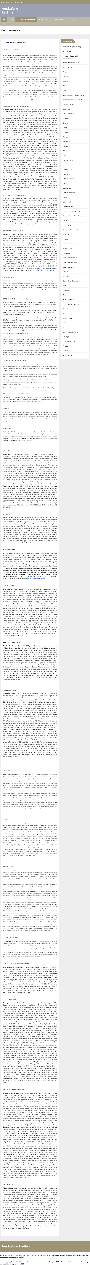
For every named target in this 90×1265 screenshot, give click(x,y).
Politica (65, 239)
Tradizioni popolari (69, 341)
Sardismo (66, 290)
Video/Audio (72, 19)
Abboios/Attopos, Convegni (72, 47)
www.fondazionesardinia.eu (44, 270)
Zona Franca (67, 355)
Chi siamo (66, 76)
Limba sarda (67, 202)
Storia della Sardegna (70, 332)
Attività (42, 19)
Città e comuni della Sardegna (73, 95)
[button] (87, 22)
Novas (65, 220)
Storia (65, 327)
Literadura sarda (68, 207)
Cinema (65, 90)
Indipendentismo (68, 160)
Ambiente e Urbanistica (71, 62)
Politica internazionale (70, 244)
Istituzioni (66, 174)
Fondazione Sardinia (25, 19)
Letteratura (67, 188)
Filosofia (66, 146)
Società (65, 313)
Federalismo (67, 141)
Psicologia (66, 253)
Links (5, 24)
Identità (65, 155)
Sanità (65, 285)
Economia (66, 109)
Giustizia (66, 151)
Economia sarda (68, 114)
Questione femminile (70, 258)
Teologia (66, 337)
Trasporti (66, 346)
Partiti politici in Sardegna (72, 230)
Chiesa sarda (67, 86)
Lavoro (65, 183)
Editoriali (66, 118)
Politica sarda (68, 248)
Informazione (67, 169)
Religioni (66, 272)
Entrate (65, 132)
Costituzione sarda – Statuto (73, 100)
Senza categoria (68, 299)
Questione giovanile (70, 262)
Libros (65, 197)
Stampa (65, 323)
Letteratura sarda (69, 193)
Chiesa (65, 81)
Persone (66, 234)
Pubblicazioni (56, 19)
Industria (66, 165)
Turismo (66, 351)
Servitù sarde (67, 309)
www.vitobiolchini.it (31, 600)
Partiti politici (67, 225)
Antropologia (67, 67)
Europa (65, 137)
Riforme (65, 276)
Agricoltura (67, 51)
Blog (64, 72)
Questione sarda (68, 267)
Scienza (65, 295)
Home (11, 19)
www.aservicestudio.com (36, 578)
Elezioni (66, 123)
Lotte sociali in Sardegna (71, 211)
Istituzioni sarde (68, 179)
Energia (65, 128)
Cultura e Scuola (68, 104)
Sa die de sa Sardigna (70, 281)
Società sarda (68, 318)
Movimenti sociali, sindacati (72, 216)
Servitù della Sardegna (71, 304)
